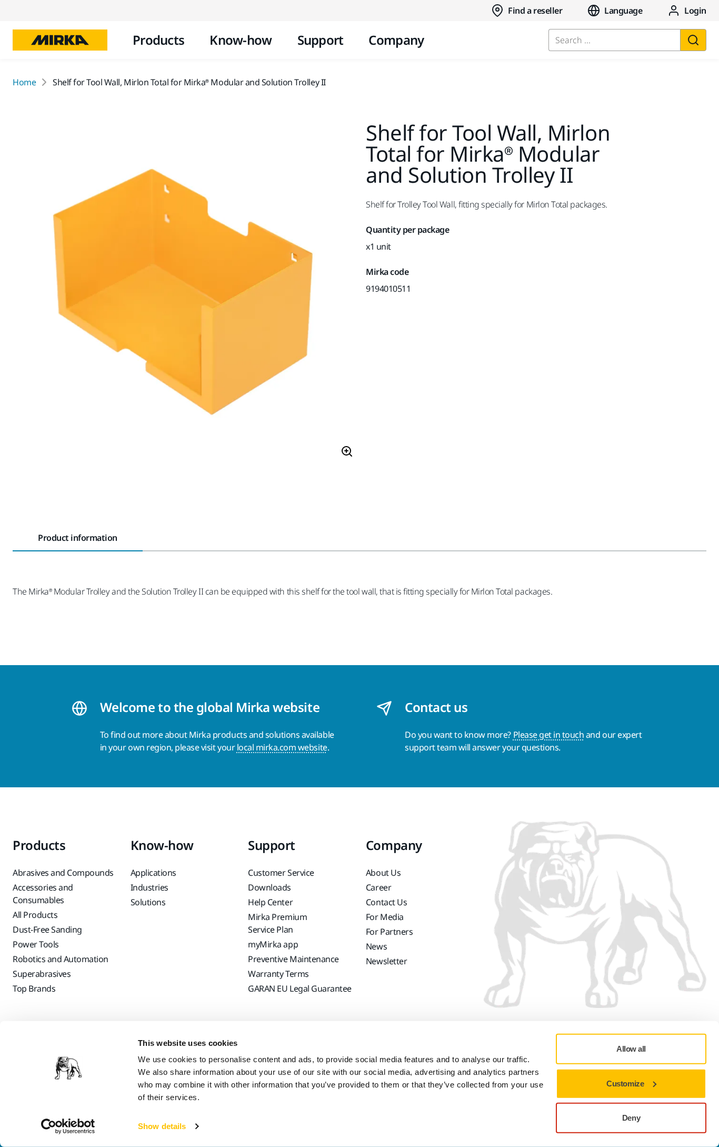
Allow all (631, 1048)
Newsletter (386, 961)
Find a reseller (535, 10)
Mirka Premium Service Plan (277, 923)
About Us (383, 872)
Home (24, 82)
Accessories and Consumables (43, 894)
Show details (162, 1126)
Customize (625, 1083)
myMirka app (273, 944)
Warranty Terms (278, 974)
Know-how (240, 39)
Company (396, 39)
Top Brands (34, 988)
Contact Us (386, 902)
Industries (149, 887)
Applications (153, 872)
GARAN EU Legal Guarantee (299, 988)
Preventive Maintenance (293, 959)
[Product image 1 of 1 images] (183, 294)
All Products (35, 915)
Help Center (270, 902)
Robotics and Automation (60, 959)
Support (320, 39)
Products (158, 39)
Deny (631, 1117)
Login (695, 10)
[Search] (693, 40)
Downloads (269, 887)
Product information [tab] (77, 537)
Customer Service (281, 872)
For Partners (389, 931)
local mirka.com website (282, 747)
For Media (385, 917)
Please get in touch (548, 734)
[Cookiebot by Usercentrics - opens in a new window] (68, 1126)
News (376, 946)
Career (378, 887)
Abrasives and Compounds (63, 872)
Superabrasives (42, 974)
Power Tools (36, 944)
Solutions (148, 902)
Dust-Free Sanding (47, 929)
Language (623, 10)
